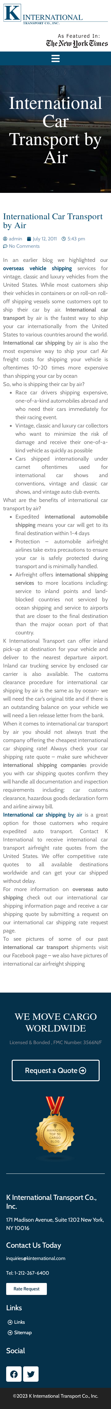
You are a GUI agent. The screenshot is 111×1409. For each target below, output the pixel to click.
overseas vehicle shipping (37, 268)
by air (42, 814)
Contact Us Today (33, 1245)
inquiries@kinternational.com (35, 1258)
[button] (55, 58)
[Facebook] (14, 1374)
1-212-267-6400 (31, 1273)
